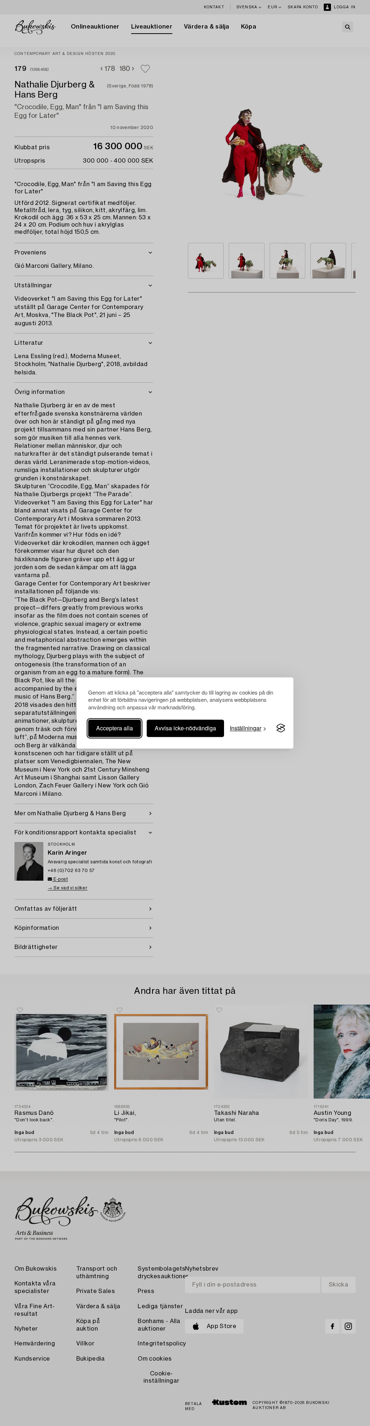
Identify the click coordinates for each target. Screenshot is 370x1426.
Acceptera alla (114, 728)
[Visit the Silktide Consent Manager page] (280, 728)
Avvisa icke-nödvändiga (185, 728)
